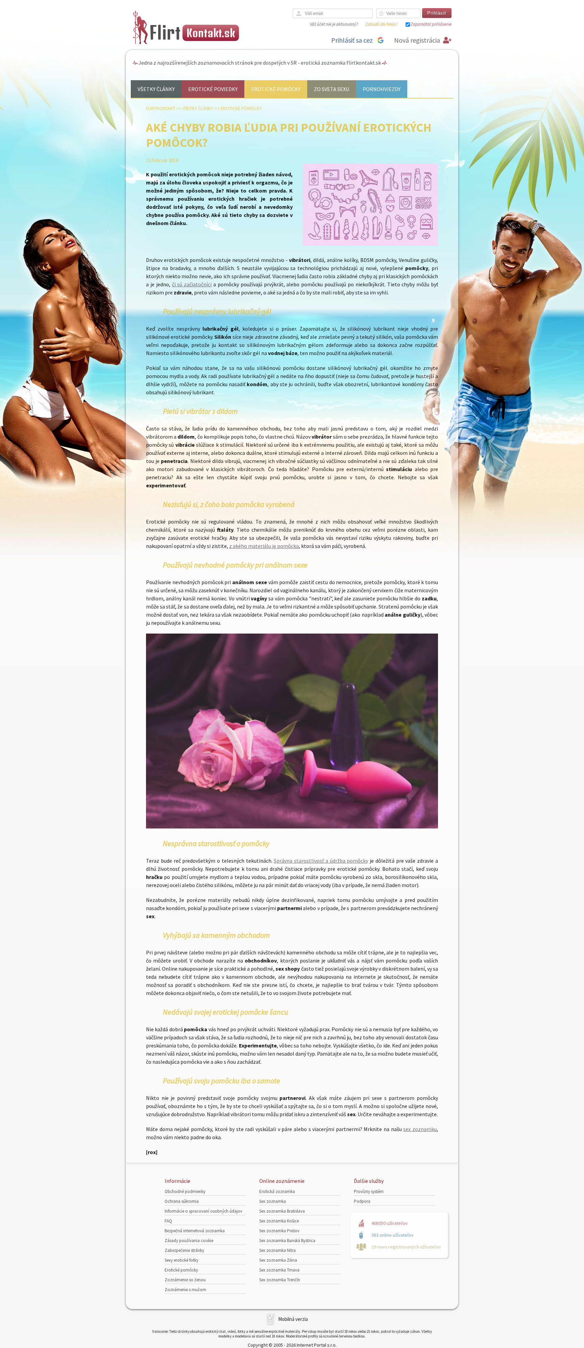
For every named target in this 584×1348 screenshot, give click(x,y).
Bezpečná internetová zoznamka (195, 1231)
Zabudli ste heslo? (381, 24)
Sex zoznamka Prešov (279, 1231)
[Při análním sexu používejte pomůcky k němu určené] (292, 826)
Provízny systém (369, 1191)
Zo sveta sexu (331, 89)
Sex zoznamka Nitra (277, 1250)
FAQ (168, 1221)
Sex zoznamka (272, 1201)
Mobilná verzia (293, 1319)
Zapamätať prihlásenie (431, 24)
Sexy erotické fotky (181, 1260)
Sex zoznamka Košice (279, 1221)
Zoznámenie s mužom (185, 1289)
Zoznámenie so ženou (185, 1280)
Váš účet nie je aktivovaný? (334, 24)
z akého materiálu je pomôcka (264, 546)
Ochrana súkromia (182, 1201)
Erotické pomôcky (275, 89)
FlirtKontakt (160, 108)
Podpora (362, 1201)
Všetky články (156, 89)
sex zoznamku (420, 1129)
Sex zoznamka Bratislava (282, 1211)
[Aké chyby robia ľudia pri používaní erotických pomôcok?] (370, 244)
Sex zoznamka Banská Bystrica (287, 1240)
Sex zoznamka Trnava (279, 1270)
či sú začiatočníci (192, 284)
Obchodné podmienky (185, 1191)
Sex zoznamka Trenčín (279, 1280)
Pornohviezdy (381, 89)
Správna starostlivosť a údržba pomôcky (321, 860)
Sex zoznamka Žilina (278, 1260)
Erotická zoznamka (277, 1191)
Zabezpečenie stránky (184, 1250)
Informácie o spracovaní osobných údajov (203, 1211)
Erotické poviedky (213, 89)
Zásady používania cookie (189, 1240)
